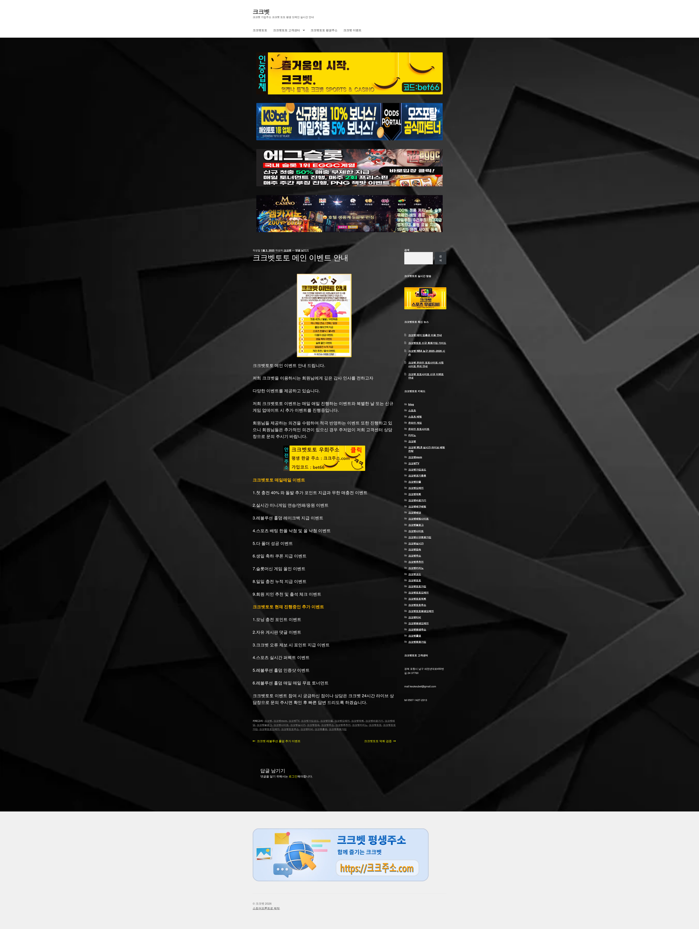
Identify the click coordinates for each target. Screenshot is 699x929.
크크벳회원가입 (338, 729)
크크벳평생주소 (417, 629)
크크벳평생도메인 (418, 623)
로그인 (293, 776)
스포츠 (412, 410)
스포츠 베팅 (415, 416)
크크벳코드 (414, 574)
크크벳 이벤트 (352, 30)
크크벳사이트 (281, 725)
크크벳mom (280, 720)
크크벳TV (294, 720)
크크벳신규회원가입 (419, 537)
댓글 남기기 (302, 250)
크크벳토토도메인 (269, 729)
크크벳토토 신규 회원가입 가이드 (427, 343)
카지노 (412, 435)
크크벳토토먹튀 (417, 598)
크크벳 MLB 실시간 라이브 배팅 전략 (426, 449)
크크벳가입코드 (310, 720)
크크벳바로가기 (374, 720)
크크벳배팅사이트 (418, 518)
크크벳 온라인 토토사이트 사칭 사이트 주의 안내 (426, 364)
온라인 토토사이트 (418, 429)
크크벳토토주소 (290, 729)
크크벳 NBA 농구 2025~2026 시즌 (426, 352)
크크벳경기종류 (417, 475)
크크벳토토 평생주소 (324, 30)
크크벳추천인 (343, 725)
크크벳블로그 (264, 725)
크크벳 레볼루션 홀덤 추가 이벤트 (279, 741)
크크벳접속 (313, 725)
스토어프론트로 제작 (266, 908)
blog (411, 404)
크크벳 (261, 11)
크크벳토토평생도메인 (421, 611)
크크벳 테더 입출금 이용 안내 (425, 335)
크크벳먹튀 (357, 720)
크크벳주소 (327, 725)
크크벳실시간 (297, 725)
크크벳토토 (260, 30)
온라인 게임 (415, 422)
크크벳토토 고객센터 (286, 30)
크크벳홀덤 (321, 729)
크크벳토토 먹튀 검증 (378, 741)
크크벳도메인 (342, 720)
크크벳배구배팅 (417, 506)
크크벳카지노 (359, 725)
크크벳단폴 (326, 720)
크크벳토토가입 (417, 586)
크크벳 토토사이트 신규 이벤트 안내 (426, 376)
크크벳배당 (414, 512)
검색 (406, 250)
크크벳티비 (306, 729)
